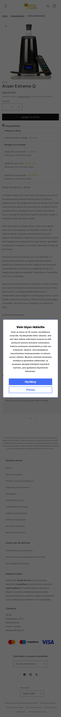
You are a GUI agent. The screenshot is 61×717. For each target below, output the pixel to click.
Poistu (30, 389)
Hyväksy (30, 381)
